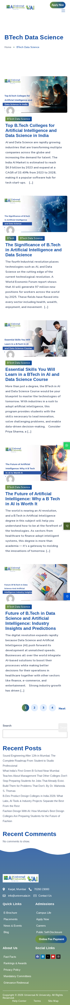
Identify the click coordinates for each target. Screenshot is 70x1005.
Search (7, 725)
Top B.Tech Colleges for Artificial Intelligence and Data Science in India (31, 130)
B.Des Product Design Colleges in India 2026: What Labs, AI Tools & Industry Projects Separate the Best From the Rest (33, 800)
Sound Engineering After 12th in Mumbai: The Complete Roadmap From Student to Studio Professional (29, 760)
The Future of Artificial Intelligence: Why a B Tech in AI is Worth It (32, 498)
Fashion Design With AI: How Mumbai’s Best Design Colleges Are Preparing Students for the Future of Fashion (33, 816)
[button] (58, 5)
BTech (10, 238)
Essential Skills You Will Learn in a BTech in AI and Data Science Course (32, 374)
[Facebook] (37, 956)
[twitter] (48, 956)
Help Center (19, 1000)
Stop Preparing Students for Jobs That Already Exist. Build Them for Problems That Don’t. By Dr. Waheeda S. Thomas (34, 785)
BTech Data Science (18, 119)
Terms (37, 1000)
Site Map (53, 1000)
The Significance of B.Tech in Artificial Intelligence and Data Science (33, 249)
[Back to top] (61, 991)
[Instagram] (58, 956)
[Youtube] (53, 956)
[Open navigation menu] (61, 10)
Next (62, 709)
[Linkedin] (43, 956)
